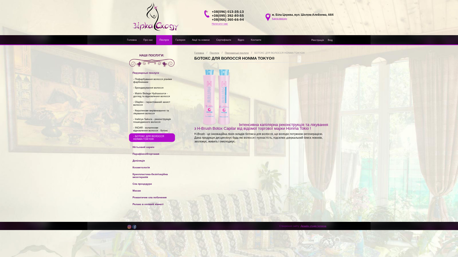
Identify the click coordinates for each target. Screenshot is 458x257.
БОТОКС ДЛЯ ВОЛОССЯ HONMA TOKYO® (279, 52)
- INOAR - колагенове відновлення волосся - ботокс (150, 129)
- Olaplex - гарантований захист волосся (151, 103)
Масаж (137, 190)
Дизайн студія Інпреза (313, 226)
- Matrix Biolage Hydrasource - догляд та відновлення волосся (151, 95)
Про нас (148, 39)
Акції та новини (201, 39)
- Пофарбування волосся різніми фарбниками (152, 80)
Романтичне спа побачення (150, 197)
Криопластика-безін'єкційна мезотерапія (150, 175)
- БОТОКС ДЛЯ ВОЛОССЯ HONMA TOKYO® (148, 137)
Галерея (180, 39)
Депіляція (139, 160)
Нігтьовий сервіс (143, 147)
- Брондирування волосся (148, 87)
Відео (241, 39)
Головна (132, 39)
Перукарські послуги (237, 52)
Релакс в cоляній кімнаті (148, 204)
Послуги (164, 39)
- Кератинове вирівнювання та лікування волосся (151, 112)
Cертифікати (223, 39)
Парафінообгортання (146, 153)
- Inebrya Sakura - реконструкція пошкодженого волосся (152, 120)
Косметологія (141, 167)
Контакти (256, 39)
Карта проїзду (279, 18)
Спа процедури (142, 183)
